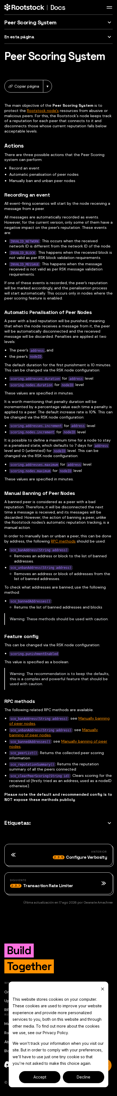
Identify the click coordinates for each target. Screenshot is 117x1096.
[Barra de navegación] (109, 7)
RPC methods (63, 541)
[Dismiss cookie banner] (102, 988)
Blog (8, 1050)
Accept (39, 1077)
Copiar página (26, 86)
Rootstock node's (43, 110)
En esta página (19, 37)
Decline (83, 1077)
